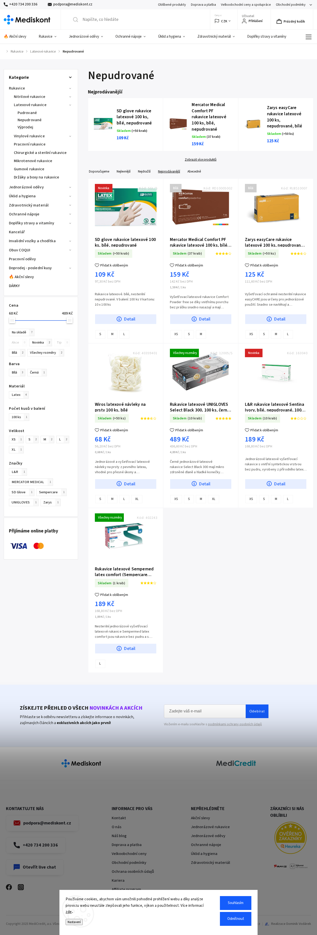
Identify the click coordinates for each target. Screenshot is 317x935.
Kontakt (119, 818)
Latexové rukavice (30, 105)
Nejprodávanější (169, 171)
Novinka (41, 342)
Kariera (118, 880)
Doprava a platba (203, 4)
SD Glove (22, 492)
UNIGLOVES (24, 502)
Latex (19, 394)
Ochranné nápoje (24, 214)
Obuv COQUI (19, 250)
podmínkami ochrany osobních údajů (235, 724)
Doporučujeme (99, 171)
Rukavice (17, 88)
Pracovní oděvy (22, 259)
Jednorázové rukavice (210, 827)
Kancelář (17, 232)
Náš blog (119, 836)
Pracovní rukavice (30, 144)
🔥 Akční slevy (21, 277)
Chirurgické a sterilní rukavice (40, 152)
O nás (116, 827)
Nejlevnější (124, 171)
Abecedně (194, 171)
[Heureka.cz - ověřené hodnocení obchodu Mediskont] (290, 839)
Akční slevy (200, 818)
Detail (129, 319)
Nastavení (74, 922)
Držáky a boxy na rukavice (36, 177)
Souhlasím (235, 903)
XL (17, 449)
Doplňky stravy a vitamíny (31, 223)
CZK (224, 21)
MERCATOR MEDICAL (31, 482)
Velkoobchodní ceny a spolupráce (246, 4)
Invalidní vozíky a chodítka (32, 241)
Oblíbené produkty (172, 4)
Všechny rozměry (46, 352)
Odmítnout (235, 918)
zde (69, 911)
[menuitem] (18, 37)
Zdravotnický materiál (29, 205)
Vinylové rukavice (29, 136)
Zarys (51, 502)
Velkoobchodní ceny (129, 853)
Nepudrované (30, 120)
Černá (37, 372)
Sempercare (52, 492)
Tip (62, 342)
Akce (18, 342)
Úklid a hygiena (22, 196)
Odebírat (257, 711)
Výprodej (25, 127)
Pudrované (27, 113)
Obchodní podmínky (291, 4)
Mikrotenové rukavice (33, 161)
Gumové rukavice (29, 169)
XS (17, 439)
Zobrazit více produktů (200, 159)
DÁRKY (14, 286)
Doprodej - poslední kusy (30, 268)
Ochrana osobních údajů (133, 871)
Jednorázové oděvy (26, 187)
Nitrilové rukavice (29, 96)
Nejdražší (144, 171)
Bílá (17, 352)
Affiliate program (126, 889)
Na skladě (22, 332)
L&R (18, 471)
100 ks (19, 417)
